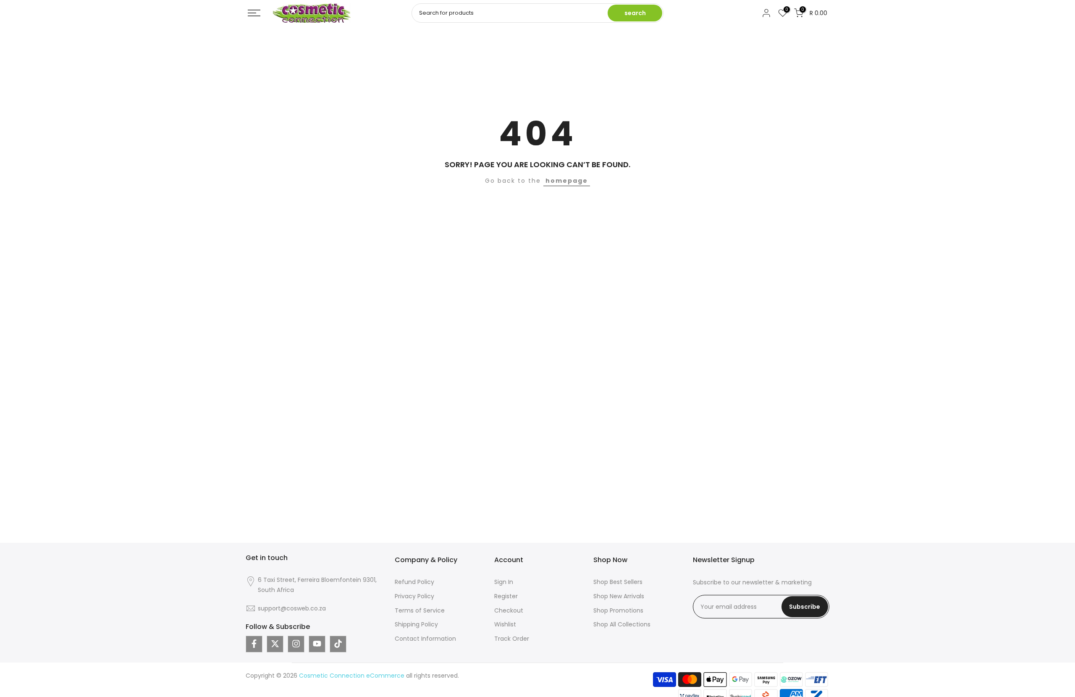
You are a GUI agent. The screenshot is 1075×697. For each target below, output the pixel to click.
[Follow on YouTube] (317, 643)
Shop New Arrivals (618, 596)
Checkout (508, 610)
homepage (566, 180)
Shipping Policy (416, 624)
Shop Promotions (618, 610)
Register (506, 596)
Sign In (503, 582)
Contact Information (425, 638)
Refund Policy (414, 582)
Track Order (511, 638)
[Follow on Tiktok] (338, 643)
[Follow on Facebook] (254, 643)
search (635, 13)
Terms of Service (420, 610)
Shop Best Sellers (617, 582)
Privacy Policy (414, 596)
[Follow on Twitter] (275, 643)
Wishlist (505, 624)
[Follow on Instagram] (296, 643)
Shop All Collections (621, 624)
